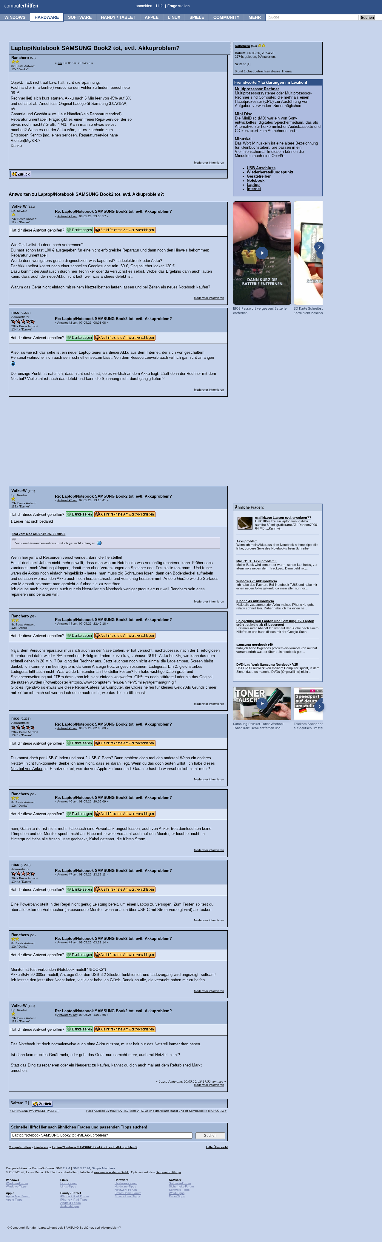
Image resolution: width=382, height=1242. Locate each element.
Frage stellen (178, 6)
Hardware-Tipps (125, 1186)
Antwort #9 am (67, 1014)
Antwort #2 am (67, 322)
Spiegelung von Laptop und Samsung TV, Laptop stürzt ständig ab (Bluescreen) (275, 622)
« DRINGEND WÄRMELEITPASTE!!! (34, 1110)
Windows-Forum (17, 1183)
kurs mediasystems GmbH (111, 1172)
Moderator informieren (209, 162)
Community (226, 17)
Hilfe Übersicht (217, 1147)
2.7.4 (66, 1168)
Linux (174, 17)
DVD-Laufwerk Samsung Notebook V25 (267, 664)
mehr (255, 17)
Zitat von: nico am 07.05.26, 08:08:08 (38, 533)
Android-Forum (70, 1202)
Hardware (47, 17)
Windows (14, 17)
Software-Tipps (179, 1189)
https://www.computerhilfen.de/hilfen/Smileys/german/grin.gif (123, 682)
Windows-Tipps (16, 1186)
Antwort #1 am (67, 216)
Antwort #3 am (67, 500)
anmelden (144, 6)
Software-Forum (180, 1183)
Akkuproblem (247, 541)
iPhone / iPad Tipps (73, 1199)
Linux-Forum (68, 1183)
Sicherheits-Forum (181, 1186)
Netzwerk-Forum (126, 1189)
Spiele (197, 17)
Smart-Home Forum (128, 1193)
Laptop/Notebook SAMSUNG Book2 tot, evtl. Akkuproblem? (94, 1147)
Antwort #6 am (67, 801)
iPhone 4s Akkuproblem (255, 601)
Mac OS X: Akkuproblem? (256, 561)
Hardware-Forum (126, 1183)
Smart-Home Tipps (127, 1196)
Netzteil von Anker (26, 769)
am (60, 63)
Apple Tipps (14, 1199)
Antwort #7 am (67, 874)
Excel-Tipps (177, 1196)
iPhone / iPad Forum (74, 1196)
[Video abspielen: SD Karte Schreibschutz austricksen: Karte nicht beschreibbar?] (323, 253)
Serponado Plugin (168, 1172)
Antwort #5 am (67, 728)
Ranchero (242, 46)
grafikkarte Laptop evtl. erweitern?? (283, 517)
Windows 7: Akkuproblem (256, 581)
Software (80, 17)
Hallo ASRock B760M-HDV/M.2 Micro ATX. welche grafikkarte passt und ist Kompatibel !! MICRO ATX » (156, 1110)
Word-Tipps (176, 1193)
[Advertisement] (179, 112)
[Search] (367, 18)
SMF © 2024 (81, 1168)
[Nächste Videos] (319, 247)
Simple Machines (103, 1168)
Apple (151, 17)
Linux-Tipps (68, 1186)
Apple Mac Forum (18, 1196)
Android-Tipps (69, 1206)
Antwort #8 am (67, 942)
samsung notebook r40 (254, 644)
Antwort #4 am (67, 623)
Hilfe (160, 6)
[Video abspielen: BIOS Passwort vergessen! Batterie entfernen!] (262, 253)
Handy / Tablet (118, 17)
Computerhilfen (20, 1147)
